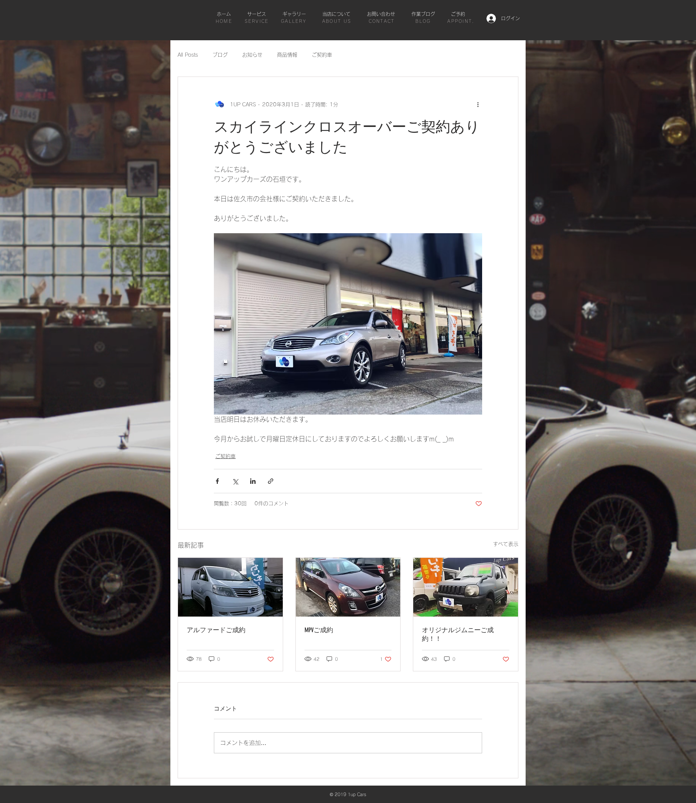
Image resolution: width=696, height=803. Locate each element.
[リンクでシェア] (270, 481)
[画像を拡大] (348, 324)
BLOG (423, 21)
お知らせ (252, 54)
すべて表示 (505, 544)
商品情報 (287, 54)
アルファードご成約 (216, 630)
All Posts (188, 54)
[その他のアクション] (477, 104)
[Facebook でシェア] (217, 481)
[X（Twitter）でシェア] (235, 481)
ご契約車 (322, 54)
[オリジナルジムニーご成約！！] (465, 587)
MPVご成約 (318, 630)
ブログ (220, 54)
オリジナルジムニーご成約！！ (458, 634)
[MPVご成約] (348, 587)
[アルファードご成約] (230, 587)
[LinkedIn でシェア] (252, 481)
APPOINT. (460, 21)
